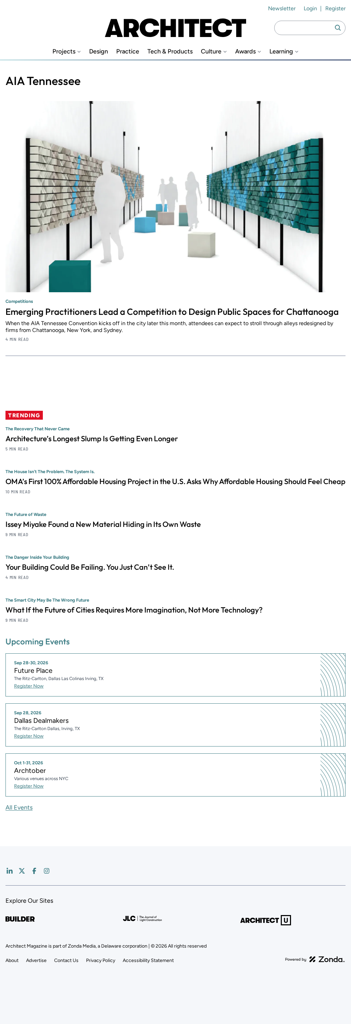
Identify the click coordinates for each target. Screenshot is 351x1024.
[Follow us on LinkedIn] (9, 871)
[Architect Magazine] (175, 27)
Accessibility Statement (148, 960)
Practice (127, 51)
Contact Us (66, 960)
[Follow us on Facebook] (34, 871)
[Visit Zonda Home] (315, 959)
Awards (245, 51)
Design (98, 51)
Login (310, 8)
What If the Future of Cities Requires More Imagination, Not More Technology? (134, 610)
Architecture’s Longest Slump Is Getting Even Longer (91, 438)
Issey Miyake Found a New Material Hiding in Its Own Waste (103, 524)
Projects (63, 51)
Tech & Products (170, 51)
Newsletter (281, 8)
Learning (281, 51)
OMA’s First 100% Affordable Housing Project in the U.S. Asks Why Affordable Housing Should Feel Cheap (175, 481)
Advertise (36, 960)
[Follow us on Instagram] (47, 871)
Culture (211, 51)
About (12, 960)
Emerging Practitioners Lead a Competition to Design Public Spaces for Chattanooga (172, 311)
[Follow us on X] (22, 871)
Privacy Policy (100, 960)
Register (335, 8)
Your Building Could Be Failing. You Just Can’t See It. (89, 567)
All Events (19, 807)
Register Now (29, 686)
